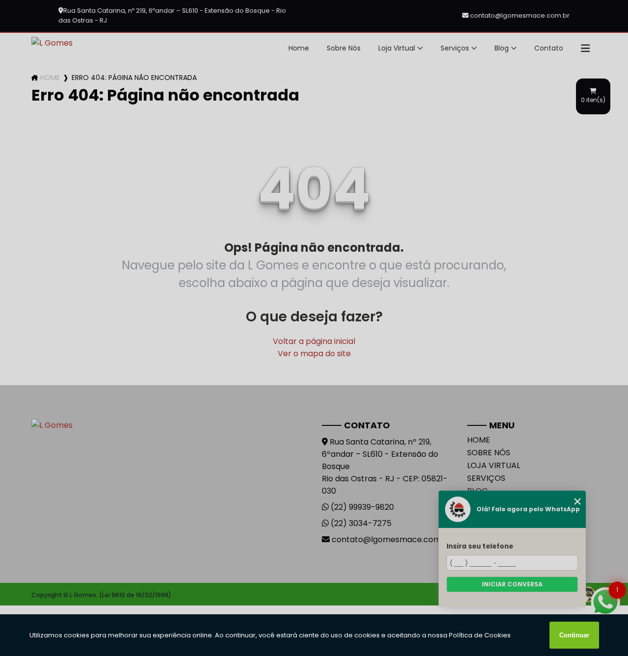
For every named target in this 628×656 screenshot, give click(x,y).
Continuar (574, 635)
